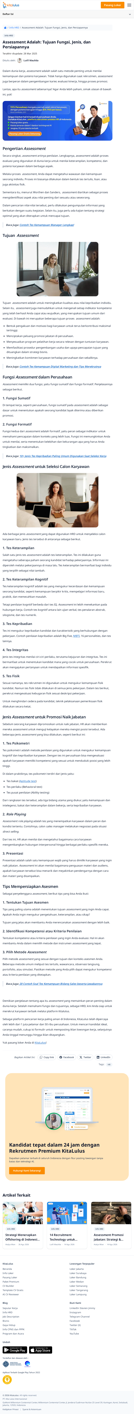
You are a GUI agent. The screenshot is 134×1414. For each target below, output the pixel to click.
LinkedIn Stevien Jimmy (82, 1308)
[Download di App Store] (40, 1350)
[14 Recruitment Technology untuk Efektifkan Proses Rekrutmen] (67, 1213)
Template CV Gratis (13, 1290)
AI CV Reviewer (11, 1294)
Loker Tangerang (79, 1290)
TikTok (73, 1329)
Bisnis (6, 1320)
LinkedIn (105, 1057)
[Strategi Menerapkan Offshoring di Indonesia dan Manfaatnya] (23, 1213)
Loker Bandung (78, 1277)
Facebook (68, 1057)
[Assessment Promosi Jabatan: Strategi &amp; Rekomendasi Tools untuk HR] (111, 1213)
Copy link (49, 1057)
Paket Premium (11, 1281)
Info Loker (8, 1273)
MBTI (76, 636)
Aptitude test (28, 781)
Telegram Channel (80, 1316)
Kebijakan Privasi (11, 1409)
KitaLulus (40, 1042)
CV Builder (8, 1285)
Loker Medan (77, 1281)
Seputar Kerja (10, 1308)
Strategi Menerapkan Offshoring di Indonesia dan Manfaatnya (22, 1239)
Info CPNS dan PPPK (14, 1329)
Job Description (11, 1316)
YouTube (74, 1333)
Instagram (75, 1312)
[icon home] (5, 27)
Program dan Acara (13, 1333)
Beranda (7, 1268)
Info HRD (14, 27)
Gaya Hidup (9, 1325)
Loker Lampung (78, 1294)
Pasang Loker (112, 5)
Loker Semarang (78, 1285)
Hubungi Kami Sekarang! (27, 1170)
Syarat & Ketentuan (32, 1409)
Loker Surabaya (78, 1273)
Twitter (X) (75, 1325)
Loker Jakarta (77, 1268)
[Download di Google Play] (15, 1350)
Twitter (87, 1057)
